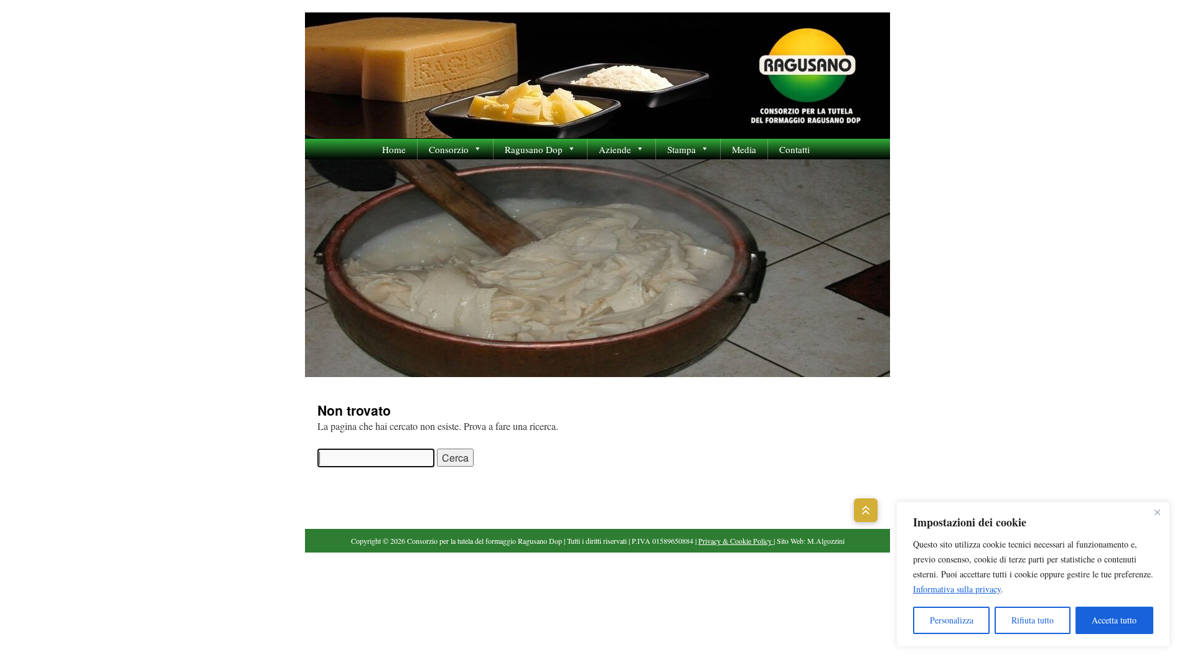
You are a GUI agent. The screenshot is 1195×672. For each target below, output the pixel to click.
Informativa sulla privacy (957, 589)
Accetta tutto (1114, 620)
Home (394, 149)
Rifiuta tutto (1032, 620)
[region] (1033, 574)
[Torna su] (866, 510)
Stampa (681, 149)
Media (744, 149)
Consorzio (449, 149)
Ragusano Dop (534, 149)
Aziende (615, 149)
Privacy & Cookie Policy (736, 541)
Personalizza (951, 620)
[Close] (1157, 512)
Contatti (794, 149)
